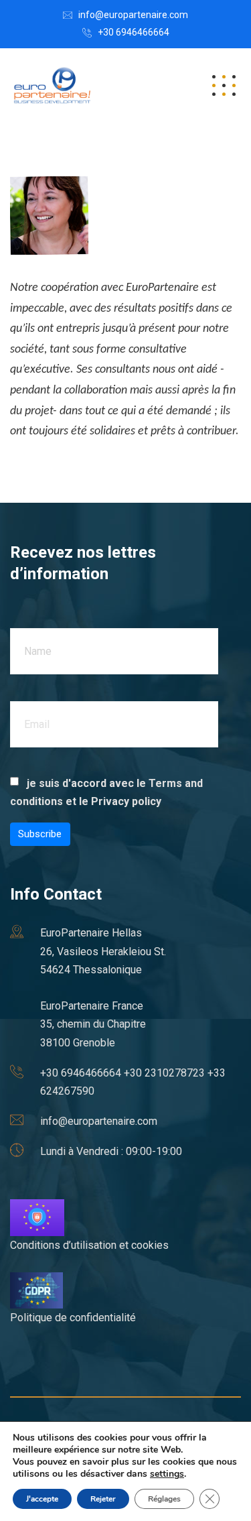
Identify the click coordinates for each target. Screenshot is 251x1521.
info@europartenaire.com (133, 14)
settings (167, 1474)
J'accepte (42, 1499)
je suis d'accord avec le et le (106, 792)
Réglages (164, 1499)
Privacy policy (126, 801)
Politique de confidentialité (73, 1317)
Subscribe (40, 834)
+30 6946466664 (133, 32)
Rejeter (103, 1499)
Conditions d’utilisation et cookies (89, 1245)
